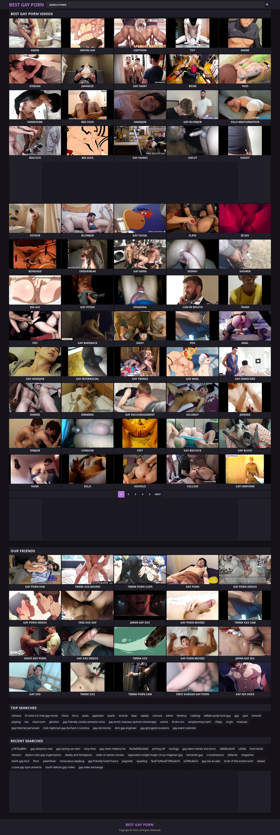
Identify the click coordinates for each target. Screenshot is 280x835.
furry (75, 715)
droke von (178, 722)
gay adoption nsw (41, 749)
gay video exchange (91, 767)
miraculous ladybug (72, 761)
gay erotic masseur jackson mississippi (132, 722)
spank (111, 715)
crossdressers (215, 755)
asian (85, 715)
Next (158, 494)
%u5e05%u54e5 (138, 749)
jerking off (158, 749)
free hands (256, 749)
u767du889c (19, 749)
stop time (90, 749)
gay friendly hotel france (103, 761)
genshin (54, 722)
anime (164, 722)
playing (16, 722)
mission (16, 755)
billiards (233, 755)
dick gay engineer (126, 728)
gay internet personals (25, 728)
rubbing (195, 715)
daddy (145, 715)
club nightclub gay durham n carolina (66, 728)
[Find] (267, 4)
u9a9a (242, 749)
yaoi (245, 715)
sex (26, 722)
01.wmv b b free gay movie (41, 715)
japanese (98, 715)
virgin (229, 722)
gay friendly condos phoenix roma (84, 722)
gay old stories (102, 728)
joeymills (127, 761)
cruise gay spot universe (26, 767)
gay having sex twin (68, 749)
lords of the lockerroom (238, 761)
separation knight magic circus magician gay (155, 755)
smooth (256, 715)
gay (236, 715)
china (65, 715)
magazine (247, 755)
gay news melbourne (112, 749)
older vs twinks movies (110, 755)
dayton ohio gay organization (43, 755)
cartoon (157, 715)
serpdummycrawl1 (199, 722)
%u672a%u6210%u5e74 (165, 761)
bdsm (169, 715)
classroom (38, 722)
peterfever (49, 761)
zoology (174, 749)
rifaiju (218, 722)
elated (261, 761)
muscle (123, 715)
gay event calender (184, 728)
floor (36, 761)
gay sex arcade (211, 761)
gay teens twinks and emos (199, 749)
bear (134, 715)
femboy (181, 715)
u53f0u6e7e (191, 761)
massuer (242, 722)
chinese (16, 715)
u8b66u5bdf (227, 749)
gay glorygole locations (154, 728)
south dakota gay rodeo (60, 767)
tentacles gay (195, 755)
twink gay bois (20, 761)
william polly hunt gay (217, 715)
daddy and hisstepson (78, 755)
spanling (142, 761)
